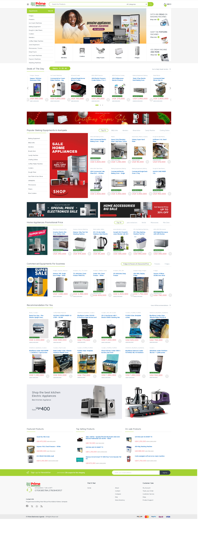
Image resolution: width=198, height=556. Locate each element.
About (117, 488)
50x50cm (80, 312)
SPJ (134, 229)
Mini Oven (166, 222)
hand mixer (135, 136)
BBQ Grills (114, 130)
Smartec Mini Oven (60, 229)
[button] (96, 105)
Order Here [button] (47, 100)
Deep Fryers (33, 52)
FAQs (144, 497)
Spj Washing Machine (142, 229)
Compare (118, 494)
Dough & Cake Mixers (35, 30)
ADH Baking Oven (98, 136)
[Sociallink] (27, 506)
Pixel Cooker (62, 348)
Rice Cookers (32, 193)
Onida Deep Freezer (100, 271)
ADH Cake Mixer (97, 168)
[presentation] (28, 88)
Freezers (31, 19)
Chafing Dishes (165, 130)
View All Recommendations (159, 305)
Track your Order (148, 491)
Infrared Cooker (55, 75)
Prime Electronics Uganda (36, 516)
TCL (80, 270)
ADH (72, 75)
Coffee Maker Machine (36, 41)
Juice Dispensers (34, 44)
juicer (124, 229)
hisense (75, 229)
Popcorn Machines (35, 59)
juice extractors (132, 222)
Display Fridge (137, 270)
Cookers (31, 34)
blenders (31, 37)
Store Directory (120, 500)
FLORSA (133, 312)
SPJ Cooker (113, 312)
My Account (146, 488)
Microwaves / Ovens (35, 48)
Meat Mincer (136, 75)
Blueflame (158, 312)
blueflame (86, 312)
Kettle (144, 222)
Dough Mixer (32, 172)
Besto (31, 312)
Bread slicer (136, 130)
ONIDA (101, 270)
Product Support (148, 500)
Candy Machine (150, 130)
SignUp (165, 472)
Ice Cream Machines (35, 23)
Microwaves (32, 185)
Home (89, 488)
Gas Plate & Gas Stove (35, 176)
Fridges (31, 16)
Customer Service (148, 494)
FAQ (116, 497)
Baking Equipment (35, 26)
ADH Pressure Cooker (98, 75)
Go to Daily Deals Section (160, 69)
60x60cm (32, 348)
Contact (117, 491)
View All (50, 11)
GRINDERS (31, 180)
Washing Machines (35, 62)
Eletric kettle (96, 229)
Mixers (30, 189)
